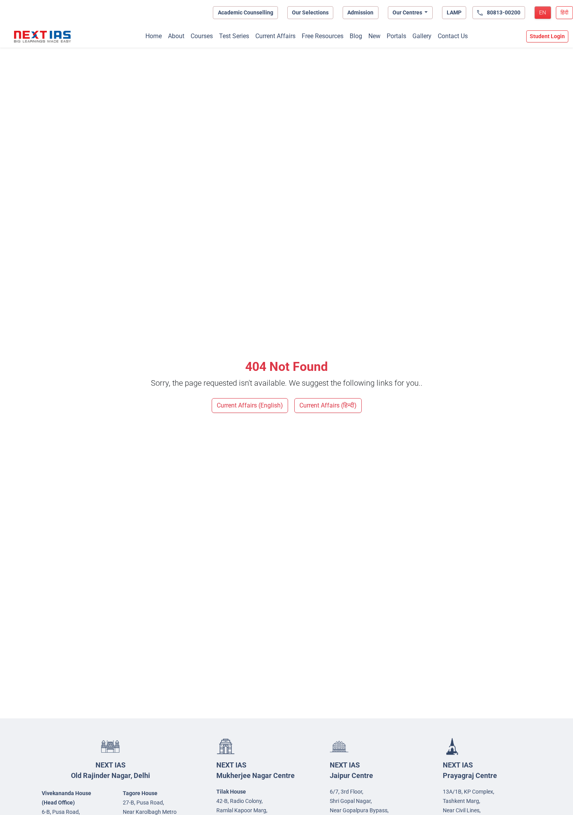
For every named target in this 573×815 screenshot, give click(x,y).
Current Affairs (275, 36)
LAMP (454, 12)
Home (153, 36)
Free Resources (322, 36)
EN (542, 12)
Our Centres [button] (408, 12)
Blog (356, 36)
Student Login (547, 36)
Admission (360, 12)
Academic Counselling (245, 12)
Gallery (422, 36)
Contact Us (453, 36)
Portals (396, 36)
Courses (202, 36)
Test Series (234, 36)
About (176, 36)
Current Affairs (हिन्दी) (328, 405)
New (374, 36)
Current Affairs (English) (250, 405)
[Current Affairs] (42, 36)
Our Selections (310, 12)
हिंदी (564, 12)
